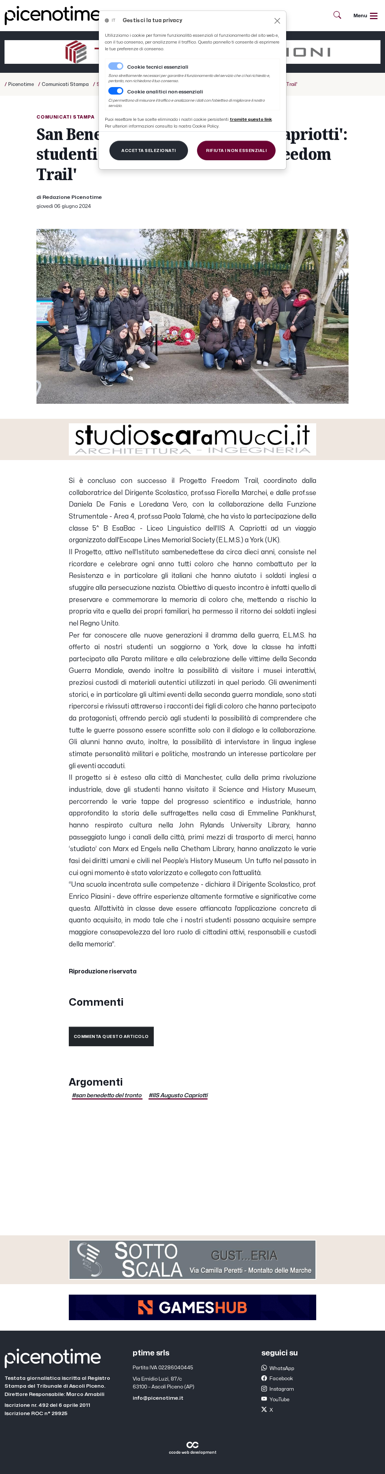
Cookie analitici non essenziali (165, 92)
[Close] (277, 21)
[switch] (115, 91)
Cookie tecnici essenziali (157, 67)
